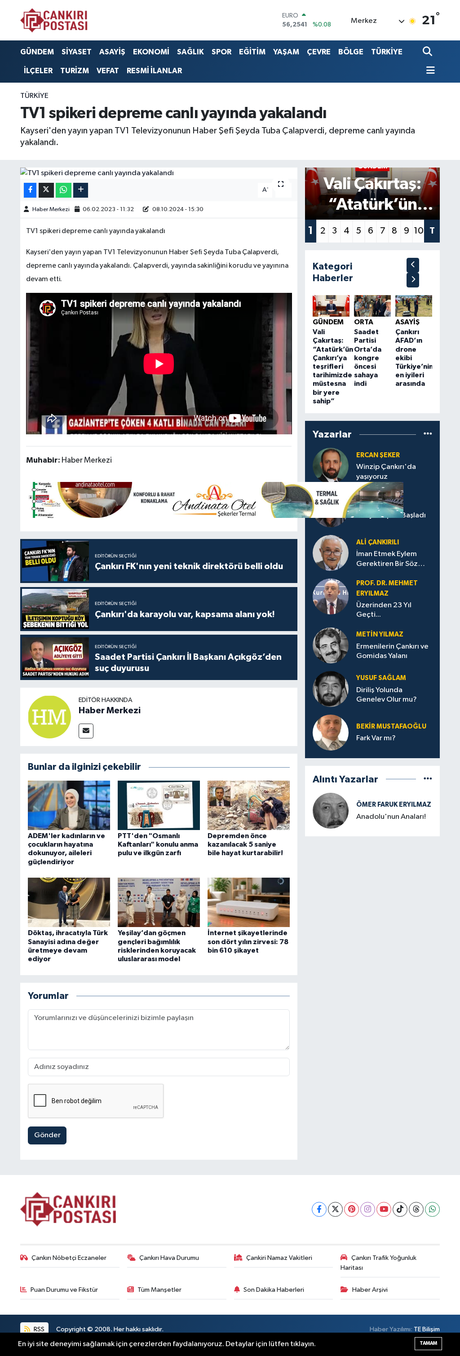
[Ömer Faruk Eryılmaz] (331, 810)
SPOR (221, 52)
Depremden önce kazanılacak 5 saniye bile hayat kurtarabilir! (245, 844)
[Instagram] (367, 1209)
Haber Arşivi (370, 1289)
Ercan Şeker (378, 455)
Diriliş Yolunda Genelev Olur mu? (386, 694)
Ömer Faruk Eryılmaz (393, 804)
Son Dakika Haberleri (273, 1289)
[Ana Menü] (429, 71)
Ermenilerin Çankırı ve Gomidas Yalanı (392, 651)
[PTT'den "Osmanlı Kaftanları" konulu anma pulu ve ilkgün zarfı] (159, 805)
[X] (335, 1209)
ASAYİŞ (112, 52)
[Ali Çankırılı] (331, 553)
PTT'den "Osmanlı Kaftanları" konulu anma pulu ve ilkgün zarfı (158, 844)
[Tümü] (428, 434)
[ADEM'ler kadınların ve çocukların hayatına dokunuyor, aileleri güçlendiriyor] (69, 805)
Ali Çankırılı (377, 542)
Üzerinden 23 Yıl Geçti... (383, 609)
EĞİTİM (252, 52)
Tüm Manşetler (159, 1289)
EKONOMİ (151, 52)
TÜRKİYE (386, 52)
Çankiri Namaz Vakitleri (279, 1257)
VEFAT (108, 71)
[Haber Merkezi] (49, 716)
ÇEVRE (319, 52)
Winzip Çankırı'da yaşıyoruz (386, 471)
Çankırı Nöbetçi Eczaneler (68, 1257)
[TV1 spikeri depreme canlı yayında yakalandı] (158, 173)
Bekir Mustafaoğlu (391, 726)
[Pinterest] (351, 1209)
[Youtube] (383, 1209)
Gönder (47, 1135)
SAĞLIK (190, 52)
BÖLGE (350, 52)
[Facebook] (319, 1209)
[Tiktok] (400, 1209)
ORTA (363, 322)
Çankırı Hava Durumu (169, 1257)
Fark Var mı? (376, 738)
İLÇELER (38, 71)
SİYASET (77, 52)
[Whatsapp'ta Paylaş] (63, 190)
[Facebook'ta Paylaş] (30, 190)
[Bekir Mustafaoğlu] (331, 732)
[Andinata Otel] (214, 499)
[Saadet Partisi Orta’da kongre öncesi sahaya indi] (372, 305)
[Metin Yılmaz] (331, 645)
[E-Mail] (86, 731)
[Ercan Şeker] (331, 465)
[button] (413, 265)
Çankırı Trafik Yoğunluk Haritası (378, 1262)
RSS (38, 1329)
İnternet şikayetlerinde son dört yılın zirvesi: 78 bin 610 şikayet (248, 941)
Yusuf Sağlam (381, 678)
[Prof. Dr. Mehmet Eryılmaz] (331, 596)
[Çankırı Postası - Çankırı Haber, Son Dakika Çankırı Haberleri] (54, 20)
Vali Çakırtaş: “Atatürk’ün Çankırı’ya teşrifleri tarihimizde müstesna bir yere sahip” (333, 366)
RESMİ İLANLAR (154, 71)
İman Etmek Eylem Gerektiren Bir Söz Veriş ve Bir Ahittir (387, 559)
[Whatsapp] (432, 1209)
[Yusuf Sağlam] (331, 689)
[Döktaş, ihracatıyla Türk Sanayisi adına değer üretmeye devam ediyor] (69, 902)
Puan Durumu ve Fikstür (64, 1289)
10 (419, 230)
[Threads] (416, 1209)
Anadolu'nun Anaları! (391, 817)
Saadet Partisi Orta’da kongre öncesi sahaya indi (367, 357)
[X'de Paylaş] (46, 190)
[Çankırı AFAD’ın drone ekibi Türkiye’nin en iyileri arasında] (413, 305)
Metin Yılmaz (379, 634)
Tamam (428, 1343)
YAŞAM (286, 52)
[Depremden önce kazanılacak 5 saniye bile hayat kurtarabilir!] (249, 805)
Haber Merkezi (51, 209)
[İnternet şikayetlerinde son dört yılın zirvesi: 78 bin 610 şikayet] (249, 902)
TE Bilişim (427, 1329)
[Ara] (428, 52)
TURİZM (74, 71)
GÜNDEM (37, 52)
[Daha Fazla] (80, 190)
